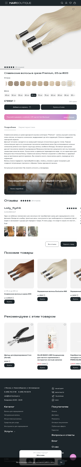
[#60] (75, 83)
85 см (60, 95)
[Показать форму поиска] (62, 3)
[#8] (5, 83)
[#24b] (58, 83)
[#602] (64, 83)
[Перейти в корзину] (75, 3)
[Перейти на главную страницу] (20, 3)
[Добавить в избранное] (73, 9)
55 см (20, 95)
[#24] (52, 83)
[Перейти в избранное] (70, 3)
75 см (47, 95)
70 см (40, 95)
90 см (66, 95)
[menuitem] (16, 416)
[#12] (22, 83)
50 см (14, 95)
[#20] (40, 83)
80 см (53, 95)
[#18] (34, 83)
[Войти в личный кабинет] (66, 3)
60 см (27, 95)
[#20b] (46, 83)
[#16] (28, 83)
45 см (7, 95)
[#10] (11, 83)
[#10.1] (16, 83)
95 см (73, 95)
